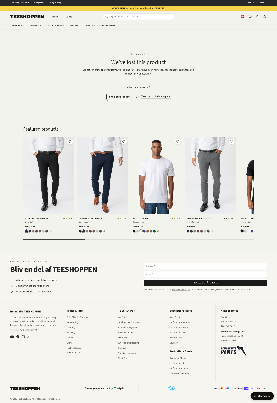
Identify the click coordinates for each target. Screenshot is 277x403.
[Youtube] (12, 336)
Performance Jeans (178, 327)
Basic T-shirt (175, 317)
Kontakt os (226, 317)
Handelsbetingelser (127, 327)
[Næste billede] (71, 175)
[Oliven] (33, 231)
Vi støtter (122, 338)
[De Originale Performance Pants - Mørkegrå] (210, 175)
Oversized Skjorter (178, 358)
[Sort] (26, 231)
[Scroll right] (251, 130)
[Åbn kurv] (264, 16)
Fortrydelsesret (74, 348)
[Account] (257, 16)
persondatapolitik (179, 289)
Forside (135, 54)
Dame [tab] (69, 16)
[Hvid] (140, 231)
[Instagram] (23, 336)
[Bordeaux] (36, 231)
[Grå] (137, 231)
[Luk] (265, 8)
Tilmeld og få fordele (205, 282)
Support (261, 3)
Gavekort (173, 343)
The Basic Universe (127, 353)
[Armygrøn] (147, 231)
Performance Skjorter (179, 322)
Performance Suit (177, 338)
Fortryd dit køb (74, 352)
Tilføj (51, 210)
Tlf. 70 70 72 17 (228, 326)
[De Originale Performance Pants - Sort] (48, 175)
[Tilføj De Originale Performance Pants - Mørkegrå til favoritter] (231, 141)
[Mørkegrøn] (46, 231)
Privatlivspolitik (125, 332)
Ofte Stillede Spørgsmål (78, 317)
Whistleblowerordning (128, 343)
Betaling (71, 332)
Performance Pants (178, 332)
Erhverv (70, 337)
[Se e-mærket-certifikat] (171, 388)
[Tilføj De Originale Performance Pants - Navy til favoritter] (124, 141)
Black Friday (124, 358)
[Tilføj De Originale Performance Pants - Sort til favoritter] (70, 141)
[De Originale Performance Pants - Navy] (102, 175)
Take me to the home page (156, 96)
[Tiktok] (28, 336)
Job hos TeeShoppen (128, 322)
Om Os (251, 3)
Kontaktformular (228, 321)
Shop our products (119, 97)
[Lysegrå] (43, 231)
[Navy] (29, 231)
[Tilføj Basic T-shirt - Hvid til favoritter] (177, 141)
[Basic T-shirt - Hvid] (156, 175)
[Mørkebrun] (39, 231)
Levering (71, 327)
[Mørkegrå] (151, 231)
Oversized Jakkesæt (179, 373)
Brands (70, 343)
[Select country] (243, 16)
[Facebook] (17, 336)
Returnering (72, 322)
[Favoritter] (250, 16)
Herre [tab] (55, 16)
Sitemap (122, 348)
